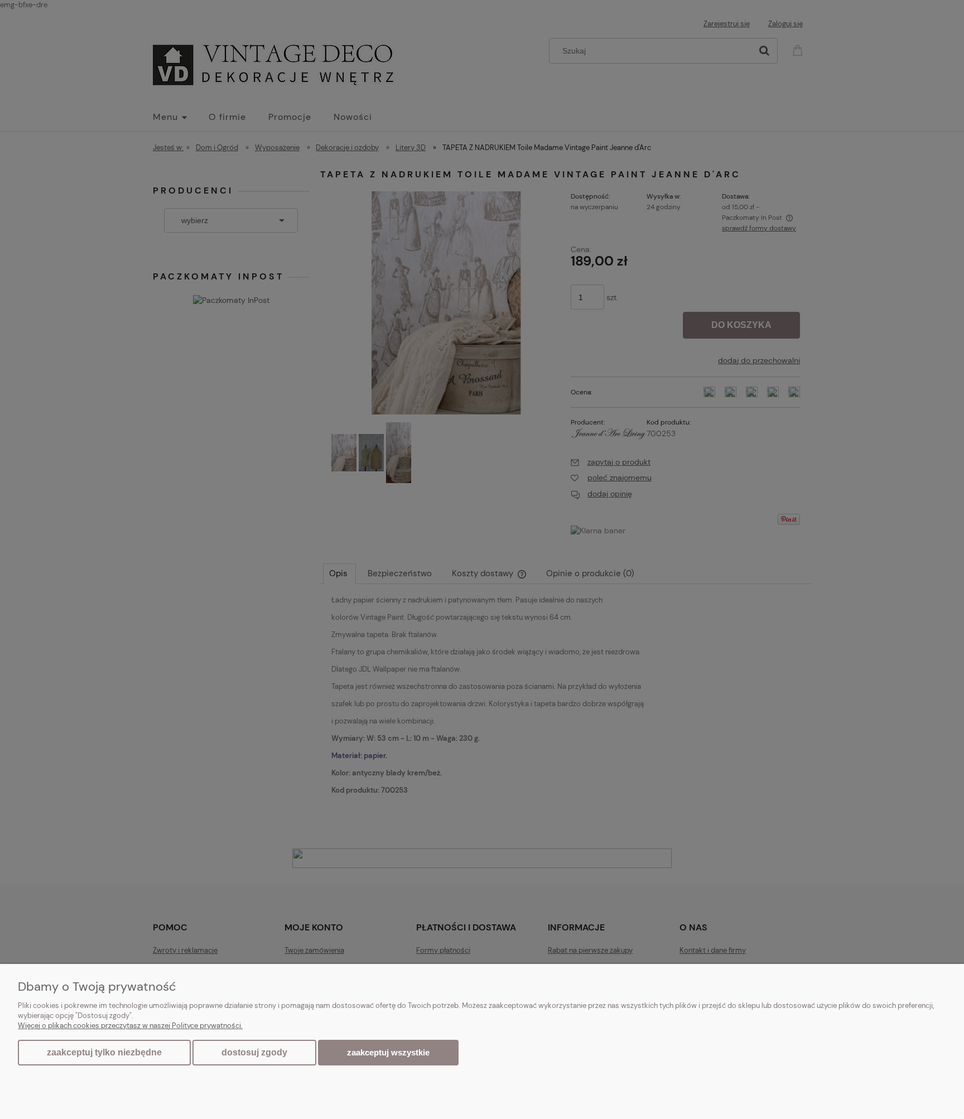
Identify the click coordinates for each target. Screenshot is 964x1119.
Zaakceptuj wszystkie (388, 1052)
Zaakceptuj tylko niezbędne (104, 1052)
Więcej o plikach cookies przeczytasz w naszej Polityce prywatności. (130, 1025)
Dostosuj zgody (254, 1052)
